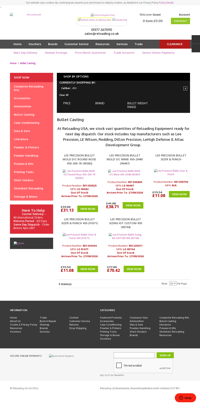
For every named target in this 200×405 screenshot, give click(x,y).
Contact (74, 317)
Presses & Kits (167, 328)
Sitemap (44, 324)
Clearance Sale (139, 317)
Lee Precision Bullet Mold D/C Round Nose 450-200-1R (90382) (79, 159)
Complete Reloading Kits (174, 317)
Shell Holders (138, 331)
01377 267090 (101, 30)
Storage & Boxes (110, 335)
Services (122, 44)
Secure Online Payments (158, 52)
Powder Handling (140, 328)
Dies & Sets (136, 324)
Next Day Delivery (25, 52)
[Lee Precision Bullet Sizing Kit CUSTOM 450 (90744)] (125, 236)
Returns (74, 324)
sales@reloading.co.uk (102, 34)
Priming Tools (108, 331)
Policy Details (166, 2)
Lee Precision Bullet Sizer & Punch (170, 157)
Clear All (63, 95)
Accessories (107, 321)
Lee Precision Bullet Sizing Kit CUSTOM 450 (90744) (125, 223)
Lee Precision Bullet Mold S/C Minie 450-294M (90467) (125, 159)
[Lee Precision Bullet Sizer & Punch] (171, 172)
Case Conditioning (110, 324)
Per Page (182, 283)
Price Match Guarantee (90, 52)
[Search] (123, 23)
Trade (139, 44)
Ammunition (137, 321)
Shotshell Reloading (171, 331)
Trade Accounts (123, 52)
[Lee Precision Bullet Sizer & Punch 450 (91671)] (79, 236)
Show (164, 283)
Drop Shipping (77, 328)
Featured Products (111, 317)
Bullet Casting (167, 321)
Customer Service (76, 44)
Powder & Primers (110, 328)
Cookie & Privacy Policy (23, 324)
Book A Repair (48, 321)
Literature (165, 324)
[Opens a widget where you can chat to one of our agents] (185, 398)
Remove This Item (185, 88)
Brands (52, 44)
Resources (102, 44)
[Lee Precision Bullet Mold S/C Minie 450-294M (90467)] (124, 172)
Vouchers (35, 44)
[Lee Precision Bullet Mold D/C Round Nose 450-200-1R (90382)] (79, 174)
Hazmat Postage (56, 52)
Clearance (175, 44)
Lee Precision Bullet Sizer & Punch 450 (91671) (79, 221)
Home (17, 44)
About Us (15, 321)
